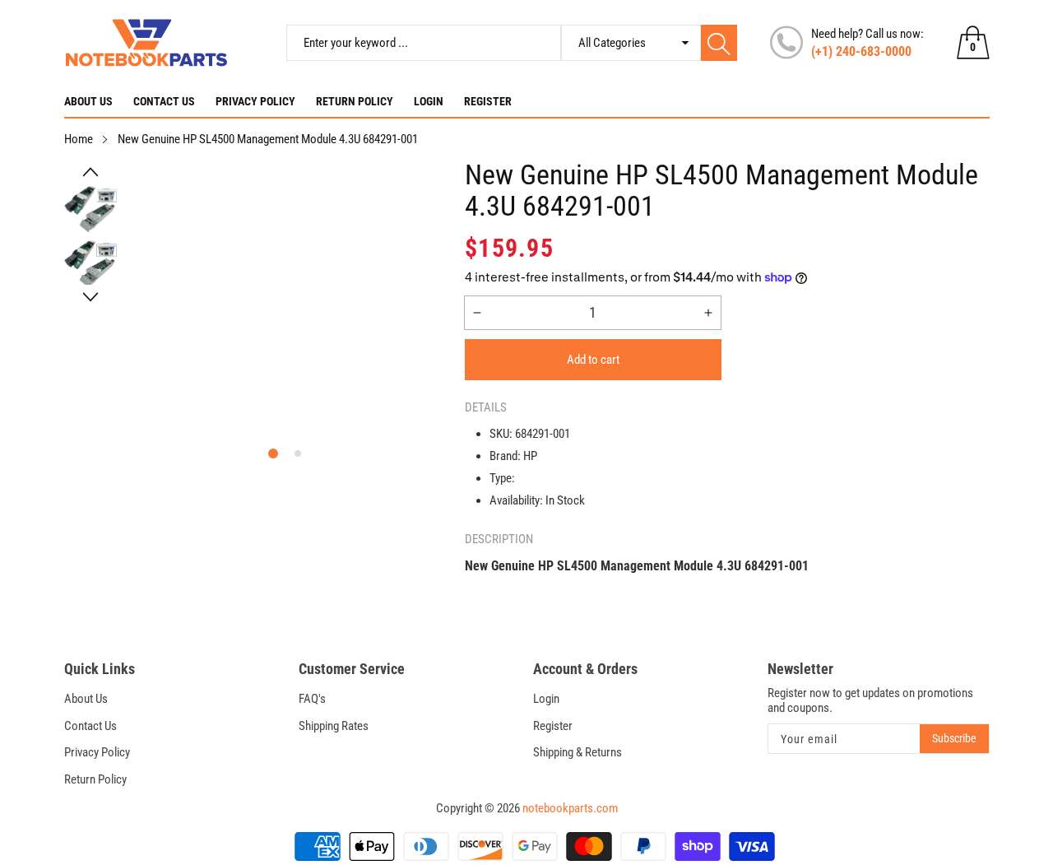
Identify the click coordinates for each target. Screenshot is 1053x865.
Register (488, 101)
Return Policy (354, 101)
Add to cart (593, 359)
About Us (88, 101)
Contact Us (164, 101)
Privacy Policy (255, 101)
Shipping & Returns (577, 752)
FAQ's (312, 698)
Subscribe (954, 738)
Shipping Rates (334, 726)
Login (428, 101)
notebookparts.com (570, 808)
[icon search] (719, 43)
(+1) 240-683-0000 (861, 51)
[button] (90, 172)
